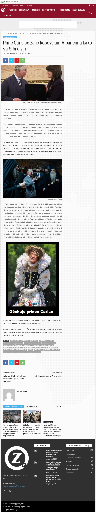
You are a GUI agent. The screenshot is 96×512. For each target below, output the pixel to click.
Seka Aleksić (38, 350)
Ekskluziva (24, 10)
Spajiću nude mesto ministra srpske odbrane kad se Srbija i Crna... (53, 478)
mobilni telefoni (9, 347)
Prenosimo (65, 10)
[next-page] (60, 406)
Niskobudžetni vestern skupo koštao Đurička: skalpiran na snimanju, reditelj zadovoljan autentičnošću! (53, 466)
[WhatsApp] (22, 60)
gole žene (27, 345)
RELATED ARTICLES (13, 406)
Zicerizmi (36, 10)
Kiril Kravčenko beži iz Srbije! (48, 376)
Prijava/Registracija (18, 5)
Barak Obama (25, 341)
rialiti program (21, 350)
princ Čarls (53, 347)
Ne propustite (48, 10)
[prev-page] (57, 406)
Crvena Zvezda (17, 343)
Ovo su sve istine (72, 465)
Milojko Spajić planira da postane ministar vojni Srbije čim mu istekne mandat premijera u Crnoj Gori (32, 429)
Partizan (38, 347)
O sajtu (7, 15)
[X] (93, 5)
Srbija (6, 352)
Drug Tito (37, 343)
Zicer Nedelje (78, 10)
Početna (13, 10)
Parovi (30, 347)
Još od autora (31, 406)
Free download (9, 345)
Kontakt (30, 5)
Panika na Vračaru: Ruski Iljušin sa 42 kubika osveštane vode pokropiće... (54, 453)
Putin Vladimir (9, 350)
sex (53, 350)
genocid (19, 345)
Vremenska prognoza (33, 352)
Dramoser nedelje (72, 469)
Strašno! (69, 462)
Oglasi (24, 347)
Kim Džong (10, 53)
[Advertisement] (48, 24)
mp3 (18, 347)
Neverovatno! (14, 33)
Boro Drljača (44, 341)
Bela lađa (34, 341)
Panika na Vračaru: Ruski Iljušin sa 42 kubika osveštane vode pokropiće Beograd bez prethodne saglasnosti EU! (12, 430)
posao (45, 347)
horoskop (35, 345)
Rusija (30, 350)
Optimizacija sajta (11, 510)
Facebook (46, 343)
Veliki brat (20, 352)
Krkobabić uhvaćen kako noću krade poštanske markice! (14, 379)
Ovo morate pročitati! (73, 458)
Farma (53, 343)
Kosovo (50, 345)
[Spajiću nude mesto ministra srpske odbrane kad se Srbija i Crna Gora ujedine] (39, 478)
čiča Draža (7, 343)
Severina (47, 350)
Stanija (12, 352)
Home (5, 33)
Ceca (51, 341)
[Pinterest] (17, 60)
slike (57, 350)
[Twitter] (11, 60)
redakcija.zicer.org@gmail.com (14, 486)
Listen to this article (11, 2)
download (28, 343)
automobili (15, 341)
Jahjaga (43, 345)
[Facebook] (89, 5)
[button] (90, 13)
